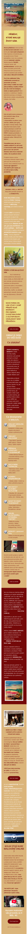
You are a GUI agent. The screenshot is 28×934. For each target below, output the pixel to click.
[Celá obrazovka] (22, 185)
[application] (14, 180)
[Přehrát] (5, 185)
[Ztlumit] (17, 185)
